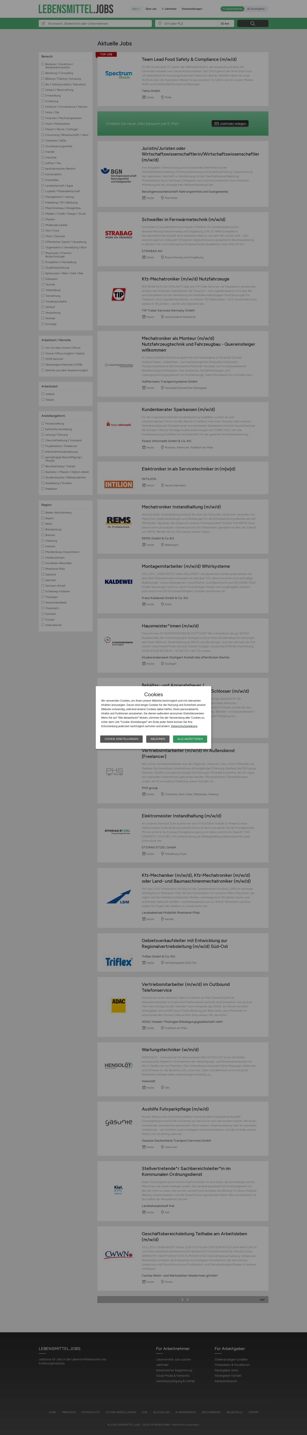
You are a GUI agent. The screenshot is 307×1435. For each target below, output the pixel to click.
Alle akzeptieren (190, 739)
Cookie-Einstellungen (121, 739)
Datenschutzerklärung (184, 726)
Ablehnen (158, 739)
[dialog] (153, 717)
